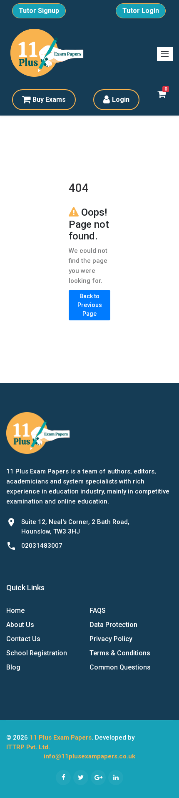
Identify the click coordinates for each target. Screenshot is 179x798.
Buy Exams (49, 99)
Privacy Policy (111, 639)
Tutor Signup (39, 11)
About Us (20, 625)
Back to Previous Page (89, 305)
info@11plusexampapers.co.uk (89, 756)
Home (15, 610)
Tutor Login (140, 11)
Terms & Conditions (120, 653)
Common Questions (120, 667)
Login (120, 99)
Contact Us (23, 639)
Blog (13, 667)
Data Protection (113, 625)
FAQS (98, 610)
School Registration (36, 653)
